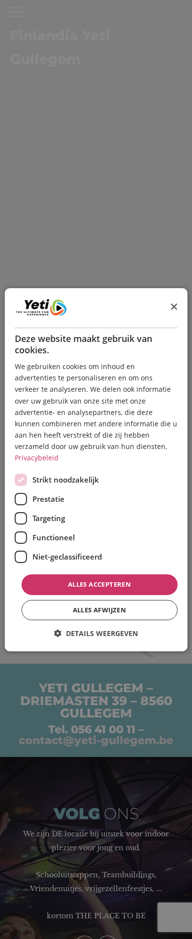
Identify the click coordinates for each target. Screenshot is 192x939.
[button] (96, 633)
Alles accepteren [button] (99, 584)
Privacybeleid (37, 457)
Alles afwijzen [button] (100, 609)
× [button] (173, 307)
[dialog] (96, 469)
